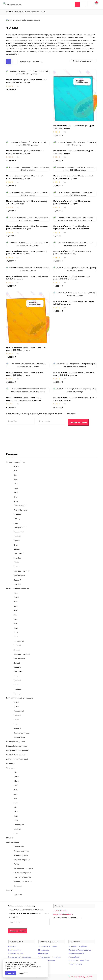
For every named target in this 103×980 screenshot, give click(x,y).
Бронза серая (19, 575)
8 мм (15, 479)
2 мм (15, 602)
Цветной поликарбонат (15, 755)
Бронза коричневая (22, 571)
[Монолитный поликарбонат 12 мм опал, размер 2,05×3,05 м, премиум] (75, 294)
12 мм (16, 632)
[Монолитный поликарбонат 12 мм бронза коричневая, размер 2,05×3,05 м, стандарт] (75, 218)
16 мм (16, 488)
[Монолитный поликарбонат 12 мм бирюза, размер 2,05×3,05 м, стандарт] (75, 95)
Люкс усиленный (20, 527)
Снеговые (18, 894)
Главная (9, 11)
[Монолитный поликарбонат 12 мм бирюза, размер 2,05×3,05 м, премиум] (75, 390)
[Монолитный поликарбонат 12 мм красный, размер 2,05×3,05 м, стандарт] (75, 193)
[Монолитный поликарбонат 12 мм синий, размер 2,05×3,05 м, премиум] (27, 269)
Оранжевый (18, 554)
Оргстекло (10, 768)
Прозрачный (19, 532)
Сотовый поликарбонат (15, 462)
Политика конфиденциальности (80, 977)
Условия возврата (15, 953)
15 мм (16, 637)
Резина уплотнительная (23, 881)
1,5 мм (16, 597)
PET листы (10, 838)
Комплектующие (13, 842)
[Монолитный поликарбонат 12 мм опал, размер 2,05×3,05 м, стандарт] (27, 193)
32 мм (16, 501)
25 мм (16, 497)
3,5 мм (16, 466)
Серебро (17, 558)
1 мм (15, 593)
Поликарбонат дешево (15, 741)
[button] (28, 81)
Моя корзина (43, 950)
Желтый (17, 549)
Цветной (17, 536)
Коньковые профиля (22, 859)
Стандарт (18, 514)
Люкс (16, 523)
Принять (10, 973)
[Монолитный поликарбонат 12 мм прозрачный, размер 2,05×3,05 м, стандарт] (27, 72)
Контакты (12, 946)
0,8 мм (16, 702)
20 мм (16, 492)
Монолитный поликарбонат (27, 11)
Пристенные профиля (22, 873)
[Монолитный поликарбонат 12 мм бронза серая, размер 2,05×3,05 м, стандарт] (27, 218)
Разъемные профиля (22, 877)
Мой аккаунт (43, 953)
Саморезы (18, 886)
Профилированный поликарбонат (20, 698)
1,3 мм (16, 707)
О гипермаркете (14, 950)
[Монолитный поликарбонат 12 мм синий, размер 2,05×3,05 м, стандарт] (75, 143)
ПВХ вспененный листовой (17, 759)
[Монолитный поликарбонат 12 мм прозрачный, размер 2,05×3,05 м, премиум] (27, 244)
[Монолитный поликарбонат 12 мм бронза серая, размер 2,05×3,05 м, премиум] (75, 365)
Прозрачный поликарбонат (17, 750)
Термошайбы (19, 846)
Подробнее (23, 973)
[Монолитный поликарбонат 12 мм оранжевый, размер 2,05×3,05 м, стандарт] (75, 168)
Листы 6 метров (20, 505)
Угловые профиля (21, 855)
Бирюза (17, 540)
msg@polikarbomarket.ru (63, 914)
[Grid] (8, 61)
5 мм (15, 615)
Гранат (16, 567)
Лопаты (9, 890)
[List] (15, 61)
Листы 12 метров (20, 510)
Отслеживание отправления (19, 957)
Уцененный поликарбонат (79, 960)
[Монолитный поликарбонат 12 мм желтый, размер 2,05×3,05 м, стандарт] (27, 168)
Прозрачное (19, 825)
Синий (16, 562)
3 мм (15, 606)
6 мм (15, 475)
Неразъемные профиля (23, 868)
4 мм (15, 471)
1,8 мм (16, 781)
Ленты (16, 864)
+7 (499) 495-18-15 (60, 911)
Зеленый (17, 580)
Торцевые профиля (21, 851)
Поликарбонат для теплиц (16, 746)
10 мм (16, 484)
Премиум (17, 519)
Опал (16, 545)
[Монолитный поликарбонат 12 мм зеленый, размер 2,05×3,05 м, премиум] (75, 244)
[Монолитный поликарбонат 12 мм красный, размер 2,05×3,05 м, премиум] (27, 365)
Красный (17, 584)
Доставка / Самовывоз (47, 946)
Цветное (17, 829)
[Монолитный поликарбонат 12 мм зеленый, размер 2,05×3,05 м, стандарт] (27, 143)
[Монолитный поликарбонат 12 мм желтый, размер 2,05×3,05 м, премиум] (75, 269)
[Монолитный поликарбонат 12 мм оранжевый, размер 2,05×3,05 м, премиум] (27, 317)
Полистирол (11, 763)
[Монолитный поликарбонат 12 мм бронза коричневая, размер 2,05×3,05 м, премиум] (27, 390)
